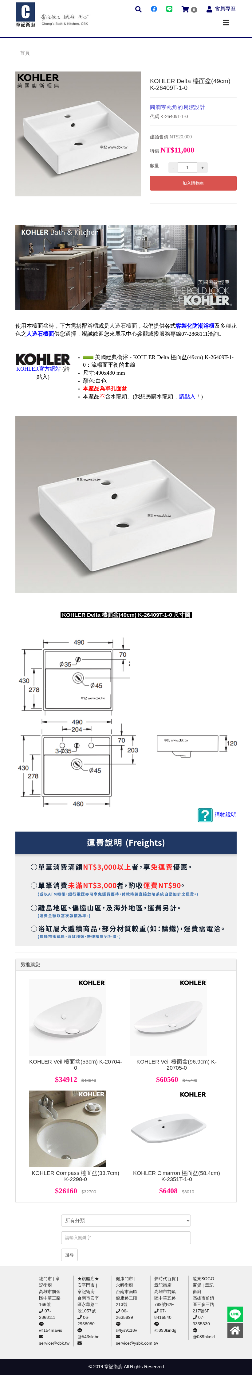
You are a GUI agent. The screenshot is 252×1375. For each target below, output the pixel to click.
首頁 (25, 53)
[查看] (67, 1017)
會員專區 (225, 8)
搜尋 (69, 1254)
